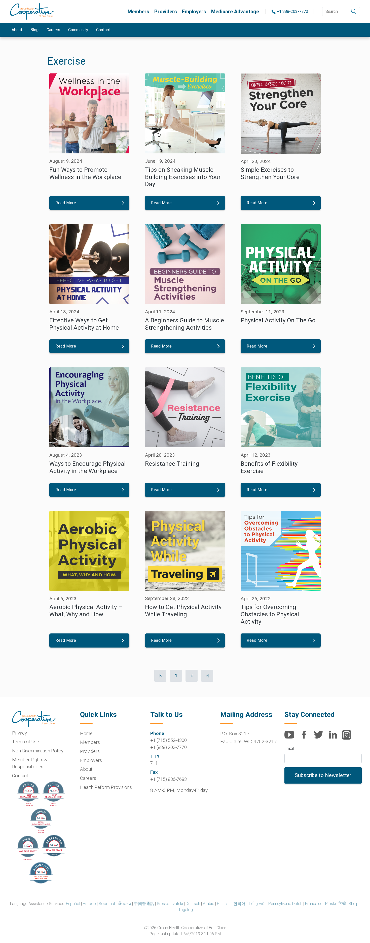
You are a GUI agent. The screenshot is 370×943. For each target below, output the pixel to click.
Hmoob (89, 903)
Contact (103, 29)
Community (78, 29)
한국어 (239, 903)
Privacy (19, 733)
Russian (224, 903)
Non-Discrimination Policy (37, 750)
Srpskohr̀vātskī (170, 903)
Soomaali (107, 903)
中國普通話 (144, 903)
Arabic (208, 903)
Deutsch (193, 903)
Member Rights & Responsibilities (29, 763)
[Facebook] (306, 737)
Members (138, 12)
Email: (289, 748)
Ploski (330, 903)
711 (154, 763)
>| (207, 675)
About (17, 29)
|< (160, 675)
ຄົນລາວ (124, 903)
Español (73, 903)
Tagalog (185, 909)
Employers (194, 12)
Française (313, 903)
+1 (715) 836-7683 (168, 779)
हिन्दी (342, 903)
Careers (53, 29)
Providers (165, 12)
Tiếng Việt (257, 903)
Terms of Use (25, 741)
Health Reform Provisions (106, 787)
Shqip (353, 903)
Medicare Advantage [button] (235, 12)
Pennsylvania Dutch (285, 903)
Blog (34, 29)
